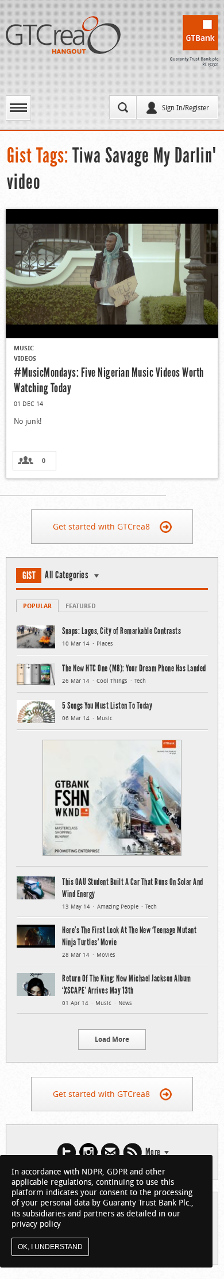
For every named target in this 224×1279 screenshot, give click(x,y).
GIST (29, 575)
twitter (66, 1152)
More (153, 1152)
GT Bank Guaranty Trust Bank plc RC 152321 (194, 41)
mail (110, 1152)
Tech (140, 681)
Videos (25, 358)
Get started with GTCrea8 (101, 526)
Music (24, 347)
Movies (105, 955)
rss (132, 1152)
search (123, 107)
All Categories (66, 575)
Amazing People (117, 906)
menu (18, 108)
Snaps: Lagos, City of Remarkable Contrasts (121, 630)
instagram (88, 1152)
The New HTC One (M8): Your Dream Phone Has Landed (134, 668)
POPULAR (37, 605)
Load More (112, 1039)
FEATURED (80, 605)
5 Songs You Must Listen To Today (107, 705)
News (125, 1003)
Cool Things (112, 681)
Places (104, 643)
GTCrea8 (63, 35)
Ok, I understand (50, 1247)
